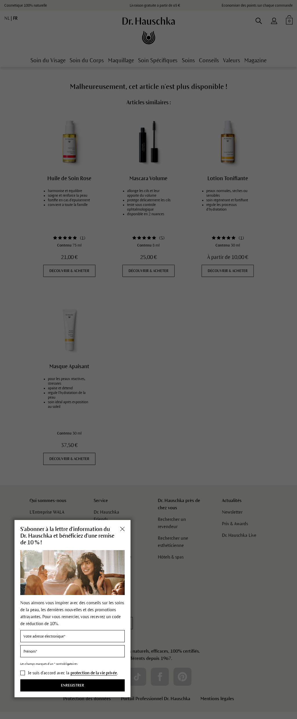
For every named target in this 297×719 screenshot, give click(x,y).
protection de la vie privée (93, 673)
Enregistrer (72, 685)
